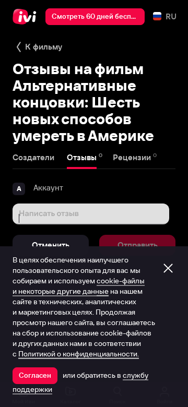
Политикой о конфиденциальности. (78, 354)
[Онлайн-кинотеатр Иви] (27, 16)
